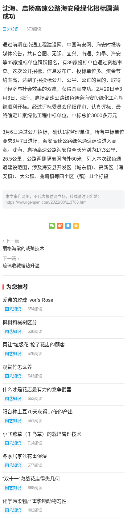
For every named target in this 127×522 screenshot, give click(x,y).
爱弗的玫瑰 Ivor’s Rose (27, 300)
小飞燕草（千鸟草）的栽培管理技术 (41, 434)
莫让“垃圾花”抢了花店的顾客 (33, 344)
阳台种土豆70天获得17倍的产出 (37, 411)
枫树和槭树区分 (19, 322)
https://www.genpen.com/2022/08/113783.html (47, 202)
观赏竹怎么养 (17, 367)
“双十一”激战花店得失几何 (31, 478)
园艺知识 (10, 29)
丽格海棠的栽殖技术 (23, 248)
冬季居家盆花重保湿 (24, 456)
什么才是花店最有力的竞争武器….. (40, 389)
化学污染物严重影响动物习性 (34, 501)
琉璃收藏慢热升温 (20, 265)
